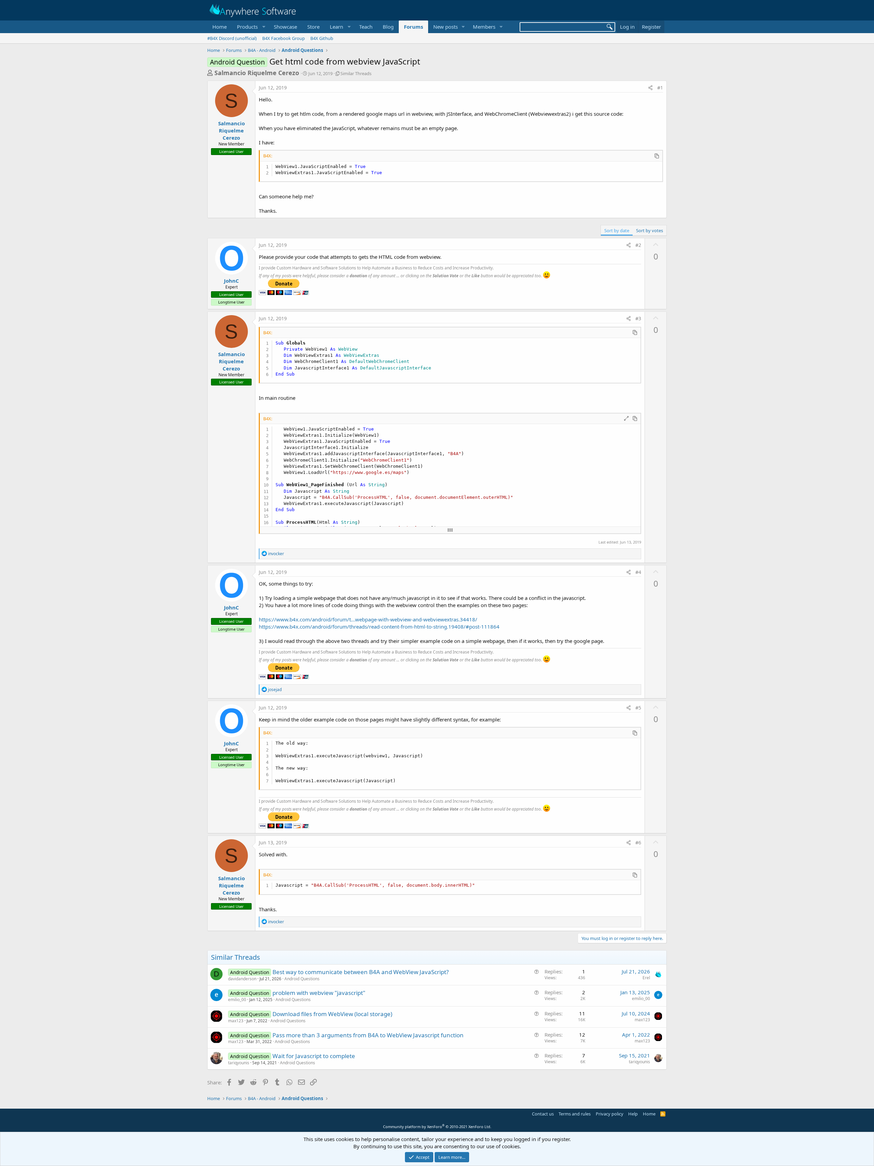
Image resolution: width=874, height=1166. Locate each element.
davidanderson (242, 979)
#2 (638, 245)
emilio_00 (237, 999)
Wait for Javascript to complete (313, 1056)
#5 (638, 707)
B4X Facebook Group (283, 38)
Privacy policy (609, 1114)
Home (219, 26)
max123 (235, 1021)
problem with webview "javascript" (318, 993)
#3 (638, 318)
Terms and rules (575, 1114)
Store (313, 26)
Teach (365, 26)
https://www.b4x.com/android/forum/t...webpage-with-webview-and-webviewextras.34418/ (368, 619)
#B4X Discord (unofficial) (232, 38)
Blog (388, 26)
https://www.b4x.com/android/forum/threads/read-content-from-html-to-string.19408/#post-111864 (379, 626)
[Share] (650, 87)
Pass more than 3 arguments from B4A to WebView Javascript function (368, 1035)
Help (633, 1114)
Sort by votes (649, 230)
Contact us (543, 1114)
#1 (660, 87)
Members (484, 26)
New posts (445, 26)
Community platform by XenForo (437, 1126)
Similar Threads (355, 73)
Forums (413, 26)
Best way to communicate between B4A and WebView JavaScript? (360, 972)
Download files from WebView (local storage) (332, 1014)
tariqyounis (238, 1063)
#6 (638, 842)
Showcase (285, 26)
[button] (250, 26)
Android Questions (302, 979)
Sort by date (616, 230)
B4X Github (321, 38)
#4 (638, 572)
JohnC (231, 280)
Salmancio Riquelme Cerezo (256, 73)
